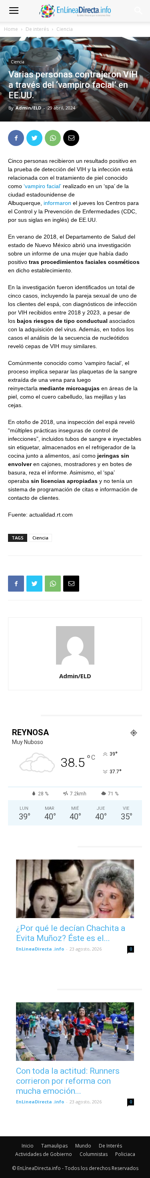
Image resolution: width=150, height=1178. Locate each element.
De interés (37, 29)
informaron (57, 203)
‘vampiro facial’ (42, 186)
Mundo (83, 1145)
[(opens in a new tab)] (75, 889)
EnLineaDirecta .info (40, 949)
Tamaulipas (54, 1145)
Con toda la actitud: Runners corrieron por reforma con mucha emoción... (68, 1081)
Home (11, 29)
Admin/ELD (28, 108)
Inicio (28, 1145)
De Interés (110, 1145)
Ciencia (64, 29)
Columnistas (94, 1154)
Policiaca (125, 1154)
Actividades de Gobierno (43, 1154)
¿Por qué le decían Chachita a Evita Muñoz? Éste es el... (70, 933)
